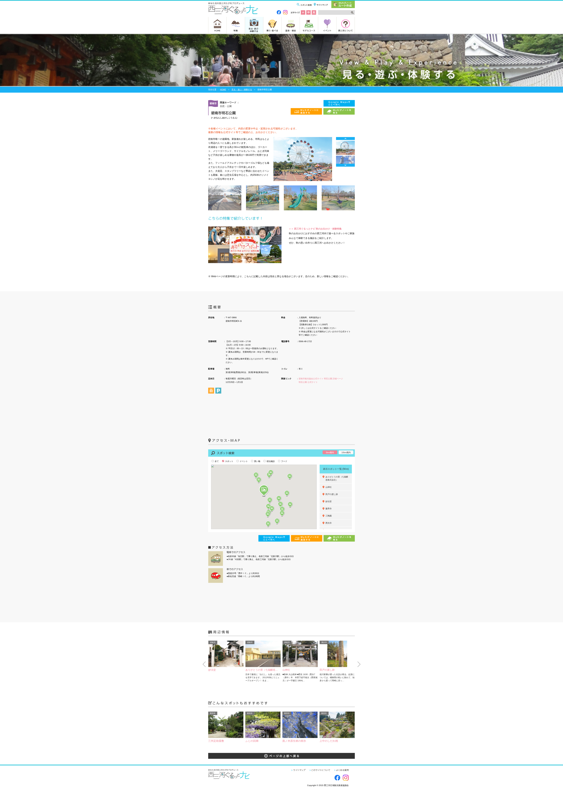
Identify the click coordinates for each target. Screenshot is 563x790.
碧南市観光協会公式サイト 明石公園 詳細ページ (321, 378)
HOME (217, 30)
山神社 (328, 487)
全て (216, 461)
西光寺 (328, 523)
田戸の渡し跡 (331, 494)
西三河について (345, 30)
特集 (236, 30)
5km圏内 (330, 452)
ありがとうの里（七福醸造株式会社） (336, 478)
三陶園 (328, 516)
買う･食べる (272, 30)
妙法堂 (328, 501)
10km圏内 (346, 452)
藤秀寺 (328, 508)
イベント (327, 30)
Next (345, 165)
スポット (228, 461)
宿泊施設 (270, 461)
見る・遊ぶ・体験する (242, 89)
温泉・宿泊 (290, 30)
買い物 (256, 461)
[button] (264, 491)
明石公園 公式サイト (308, 382)
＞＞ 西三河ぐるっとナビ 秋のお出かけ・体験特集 (315, 228)
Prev (345, 138)
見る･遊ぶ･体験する (254, 30)
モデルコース (309, 30)
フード (283, 461)
